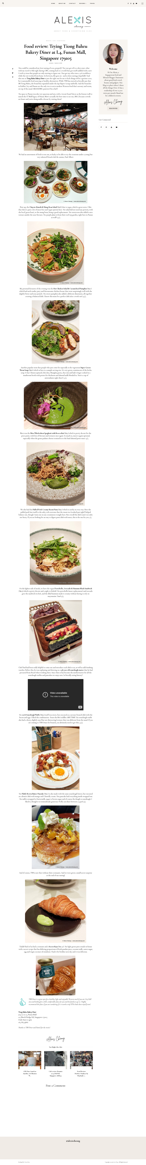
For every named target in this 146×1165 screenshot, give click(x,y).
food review (61, 41)
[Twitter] (12, 73)
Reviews (82, 3)
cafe (54, 41)
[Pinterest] (12, 77)
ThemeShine (27, 1162)
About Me (62, 3)
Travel (92, 3)
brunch (48, 41)
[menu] (142, 3)
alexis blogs (115, 1162)
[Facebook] (12, 69)
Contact (72, 3)
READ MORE (113, 108)
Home (53, 3)
